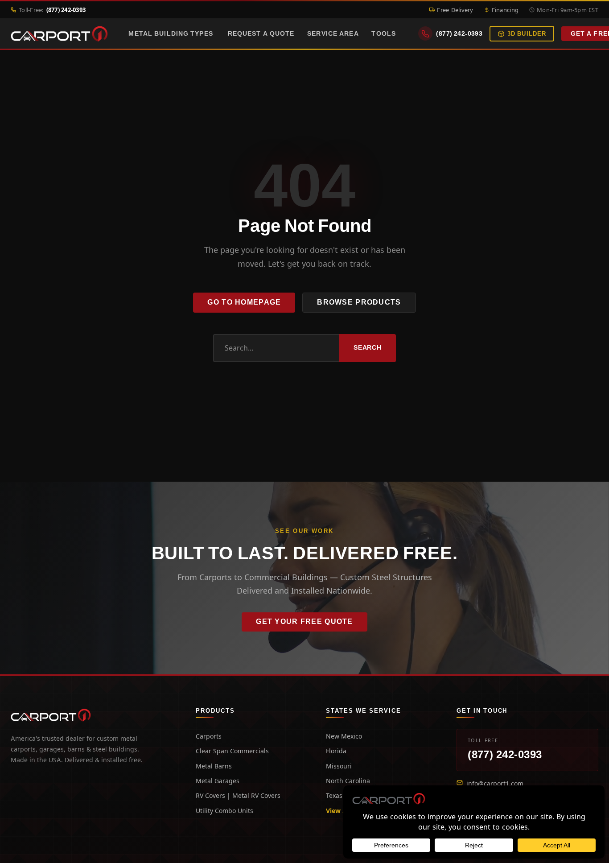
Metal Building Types (170, 33)
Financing (505, 9)
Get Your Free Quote (304, 621)
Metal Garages (217, 781)
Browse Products (359, 302)
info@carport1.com (494, 783)
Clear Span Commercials (232, 751)
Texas (334, 795)
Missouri (339, 766)
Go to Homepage (244, 302)
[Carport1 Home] (51, 715)
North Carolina (348, 781)
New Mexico (344, 736)
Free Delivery (455, 9)
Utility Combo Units (224, 810)
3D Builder (526, 33)
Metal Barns (214, 766)
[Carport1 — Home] (59, 34)
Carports (209, 736)
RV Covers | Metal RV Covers (238, 795)
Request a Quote (261, 33)
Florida (336, 751)
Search (368, 347)
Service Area (332, 33)
